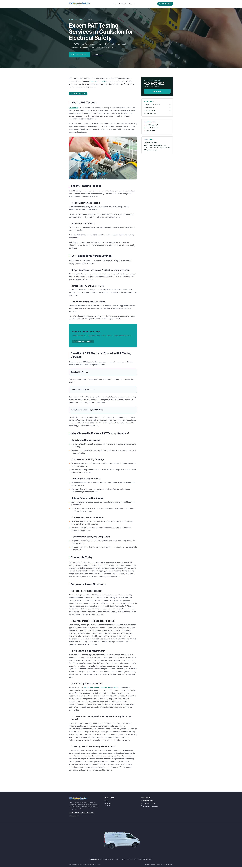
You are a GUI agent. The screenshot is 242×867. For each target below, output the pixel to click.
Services (122, 4)
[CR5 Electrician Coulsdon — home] (79, 4)
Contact (131, 4)
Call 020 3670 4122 (79, 54)
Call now (157, 91)
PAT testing (73, 108)
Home (115, 4)
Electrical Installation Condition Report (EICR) (101, 687)
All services (108, 803)
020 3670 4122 (166, 4)
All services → (97, 54)
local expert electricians (99, 81)
